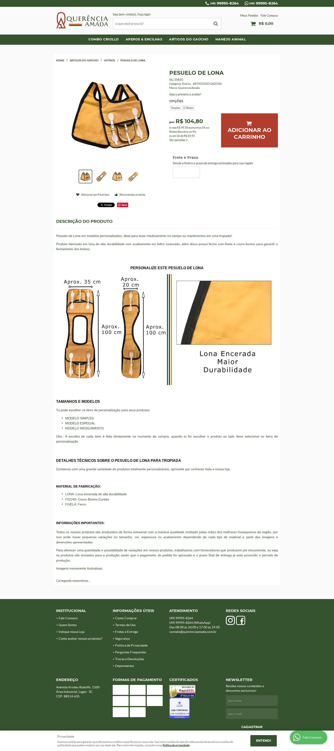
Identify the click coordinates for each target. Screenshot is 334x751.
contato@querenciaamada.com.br (193, 632)
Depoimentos (124, 666)
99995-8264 (224, 3)
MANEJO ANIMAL (230, 39)
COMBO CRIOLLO (103, 39)
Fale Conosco (269, 15)
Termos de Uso (125, 625)
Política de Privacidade (131, 645)
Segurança (122, 638)
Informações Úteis (133, 611)
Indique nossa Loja (72, 632)
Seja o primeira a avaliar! (185, 94)
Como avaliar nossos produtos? (80, 638)
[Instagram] (230, 620)
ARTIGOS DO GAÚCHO (189, 39)
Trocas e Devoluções (129, 659)
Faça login (143, 14)
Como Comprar (126, 618)
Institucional (71, 611)
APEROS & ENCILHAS (144, 39)
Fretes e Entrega (126, 632)
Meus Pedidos (249, 15)
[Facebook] (240, 620)
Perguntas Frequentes (130, 652)
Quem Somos (68, 625)
